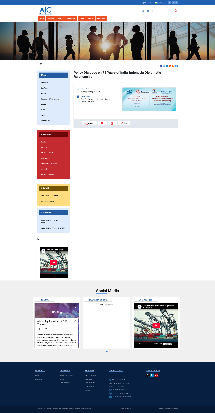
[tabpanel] (56, 323)
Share (126, 123)
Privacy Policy (89, 379)
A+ (170, 3)
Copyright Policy (90, 383)
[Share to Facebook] (161, 66)
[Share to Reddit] (170, 66)
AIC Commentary (47, 174)
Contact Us (101, 18)
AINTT (82, 18)
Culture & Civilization (49, 163)
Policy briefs (46, 158)
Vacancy (44, 115)
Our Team (44, 88)
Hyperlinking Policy (90, 386)
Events (60, 18)
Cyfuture (175, 408)
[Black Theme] (159, 3)
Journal (44, 169)
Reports (44, 147)
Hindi (149, 3)
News (43, 110)
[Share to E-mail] (173, 66)
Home (42, 18)
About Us (51, 18)
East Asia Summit (48, 201)
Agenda (90, 123)
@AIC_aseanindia (106, 304)
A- (176, 3)
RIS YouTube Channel (66, 375)
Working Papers (47, 153)
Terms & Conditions (90, 375)
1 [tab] (107, 352)
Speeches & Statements (50, 99)
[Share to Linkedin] (167, 66)
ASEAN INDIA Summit (49, 196)
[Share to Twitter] (164, 66)
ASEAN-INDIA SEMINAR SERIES (53, 228)
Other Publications (65, 383)
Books (43, 142)
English (144, 3)
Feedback (87, 390)
